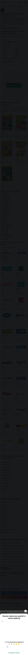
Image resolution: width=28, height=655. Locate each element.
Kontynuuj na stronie (14, 653)
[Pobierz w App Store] (14, 648)
